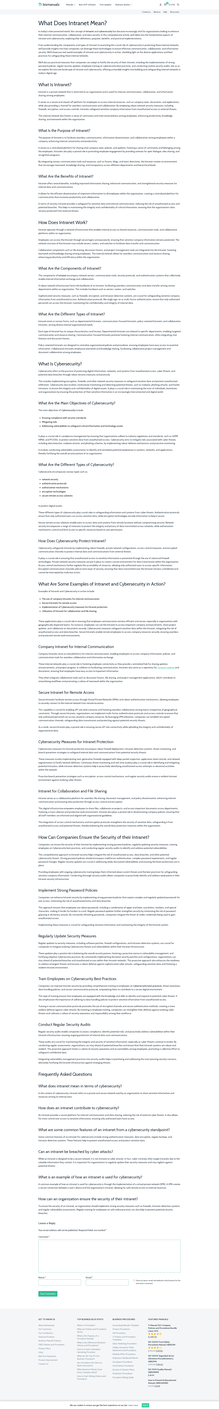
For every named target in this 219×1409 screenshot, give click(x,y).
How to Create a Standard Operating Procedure (88, 1350)
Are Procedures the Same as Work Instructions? (89, 1364)
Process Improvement (48, 1360)
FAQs (40, 1352)
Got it (145, 1405)
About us (157, 12)
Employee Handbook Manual (125, 1358)
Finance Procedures (121, 1329)
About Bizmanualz (46, 1325)
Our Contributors (45, 1333)
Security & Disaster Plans (123, 1369)
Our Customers (44, 1329)
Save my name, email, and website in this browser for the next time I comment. (158, 1281)
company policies (166, 667)
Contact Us (43, 1364)
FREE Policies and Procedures (51, 1344)
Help (165, 12)
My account (174, 12)
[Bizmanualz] (48, 4)
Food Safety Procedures (123, 1366)
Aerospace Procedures (122, 1362)
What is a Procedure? (86, 1325)
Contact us (146, 12)
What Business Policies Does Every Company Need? (89, 1370)
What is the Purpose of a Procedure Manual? (88, 1337)
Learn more (133, 1405)
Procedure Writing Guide (123, 1377)
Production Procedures (122, 1373)
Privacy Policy (44, 1348)
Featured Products (46, 1337)
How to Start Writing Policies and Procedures (91, 1377)
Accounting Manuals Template (126, 1325)
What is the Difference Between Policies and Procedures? (91, 1344)
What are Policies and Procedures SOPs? (91, 1330)
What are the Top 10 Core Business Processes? (88, 1357)
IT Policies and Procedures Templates (124, 1338)
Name (42, 1277)
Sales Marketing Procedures (125, 1343)
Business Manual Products (49, 1340)
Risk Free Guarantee (47, 1356)
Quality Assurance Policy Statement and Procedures (124, 1348)
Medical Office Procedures (124, 1354)
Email (89, 1277)
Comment (44, 1236)
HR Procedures (119, 1333)
